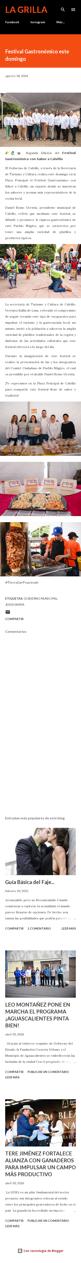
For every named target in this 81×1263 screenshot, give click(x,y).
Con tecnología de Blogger (43, 1251)
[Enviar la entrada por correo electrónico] (7, 613)
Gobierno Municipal (40, 598)
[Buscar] (62, 7)
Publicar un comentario (48, 1072)
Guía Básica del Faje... (29, 882)
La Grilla (26, 9)
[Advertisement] (40, 775)
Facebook (12, 22)
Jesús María (14, 604)
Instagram (37, 22)
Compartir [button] (14, 619)
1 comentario (39, 928)
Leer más (69, 928)
